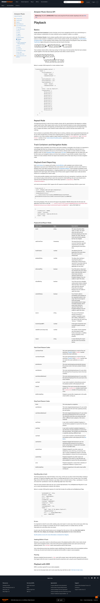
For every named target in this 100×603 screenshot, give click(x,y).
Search (19, 32)
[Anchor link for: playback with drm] (51, 564)
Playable (70, 352)
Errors (19, 45)
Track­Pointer (37, 42)
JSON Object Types (21, 54)
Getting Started (19, 18)
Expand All (20, 16)
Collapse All (16, 16)
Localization (20, 48)
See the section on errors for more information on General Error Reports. (51, 534)
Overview (19, 27)
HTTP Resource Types (22, 50)
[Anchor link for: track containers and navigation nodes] (68, 144)
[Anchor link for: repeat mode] (46, 120)
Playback (18, 22)
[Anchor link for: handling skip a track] (48, 474)
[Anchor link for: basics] (40, 30)
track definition (60, 165)
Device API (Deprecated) (21, 25)
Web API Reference (19, 23)
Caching (19, 47)
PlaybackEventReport (64, 168)
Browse (19, 30)
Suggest (19, 34)
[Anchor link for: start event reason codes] (50, 347)
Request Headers (21, 37)
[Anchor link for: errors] (38, 521)
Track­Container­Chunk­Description (54, 138)
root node (63, 152)
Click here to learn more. (77, 570)
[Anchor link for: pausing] (39, 554)
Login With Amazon (21, 29)
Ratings (19, 40)
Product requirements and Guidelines (21, 56)
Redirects (19, 35)
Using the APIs (19, 20)
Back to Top (50, 578)
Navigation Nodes (50, 152)
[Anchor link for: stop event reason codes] (50, 401)
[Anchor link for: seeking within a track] (49, 539)
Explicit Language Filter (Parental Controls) (22, 43)
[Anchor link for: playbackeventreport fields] (52, 222)
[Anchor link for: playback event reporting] (57, 162)
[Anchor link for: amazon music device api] (56, 12)
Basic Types (20, 52)
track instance (40, 165)
